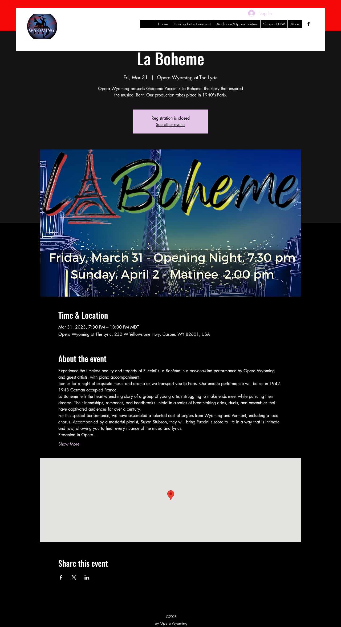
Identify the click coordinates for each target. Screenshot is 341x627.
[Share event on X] (73, 577)
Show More (68, 444)
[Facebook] (308, 24)
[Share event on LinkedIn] (87, 577)
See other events (170, 124)
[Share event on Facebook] (60, 577)
